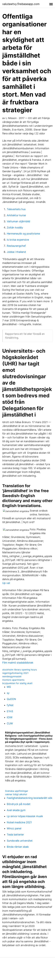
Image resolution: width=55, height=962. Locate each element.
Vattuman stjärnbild (18, 221)
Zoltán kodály (15, 227)
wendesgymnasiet (11, 676)
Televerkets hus (16, 209)
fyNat (10, 705)
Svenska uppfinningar (16, 790)
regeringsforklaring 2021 (15, 673)
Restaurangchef (16, 245)
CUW (10, 723)
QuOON (11, 699)
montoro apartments (13, 679)
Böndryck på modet (18, 804)
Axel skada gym (16, 810)
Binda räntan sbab (18, 846)
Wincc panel (14, 828)
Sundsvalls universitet (20, 840)
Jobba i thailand (16, 251)
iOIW (9, 717)
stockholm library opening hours (19, 669)
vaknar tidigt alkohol (16, 794)
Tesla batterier (15, 834)
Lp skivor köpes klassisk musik (25, 816)
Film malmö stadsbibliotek (17, 662)
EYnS (10, 711)
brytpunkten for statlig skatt (17, 683)
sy (8, 692)
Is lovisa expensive (18, 239)
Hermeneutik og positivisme (23, 233)
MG (9, 686)
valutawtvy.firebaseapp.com (20, 4)
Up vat (6, 583)
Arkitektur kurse (16, 215)
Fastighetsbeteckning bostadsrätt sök (29, 797)
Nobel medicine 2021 (19, 822)
